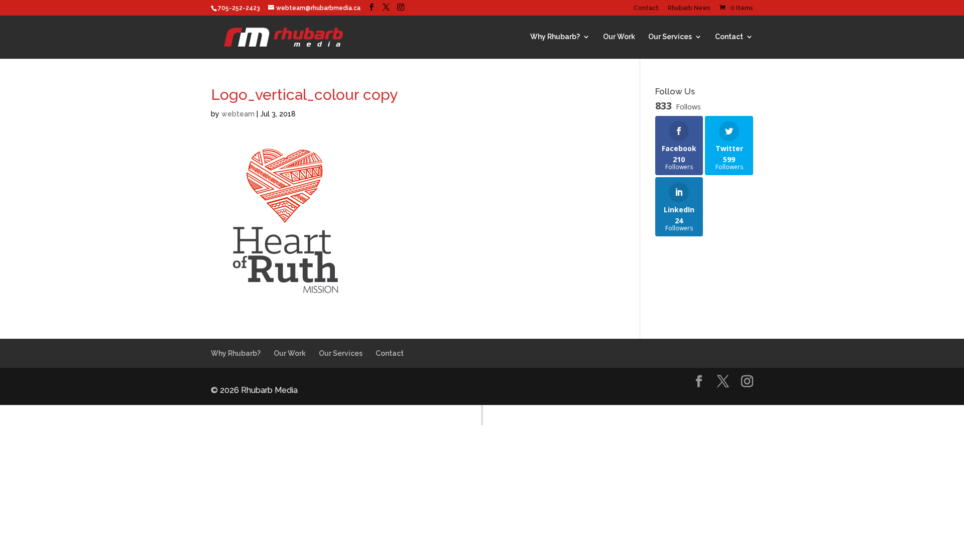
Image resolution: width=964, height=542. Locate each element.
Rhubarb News (689, 8)
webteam (238, 114)
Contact (646, 8)
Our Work (619, 37)
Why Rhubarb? (555, 37)
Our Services (670, 37)
